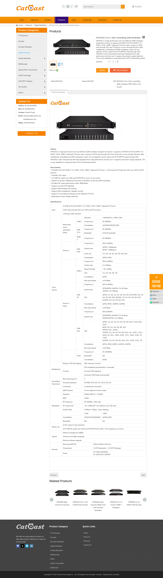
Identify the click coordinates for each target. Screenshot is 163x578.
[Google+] (72, 6)
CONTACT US (31, 133)
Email (154, 295)
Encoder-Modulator (57, 542)
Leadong (116, 574)
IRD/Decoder (55, 555)
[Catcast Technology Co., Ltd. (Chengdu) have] (30, 527)
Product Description (58, 92)
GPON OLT (54, 568)
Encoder (53, 537)
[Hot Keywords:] (123, 7)
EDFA (52, 559)
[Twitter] (63, 6)
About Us (87, 537)
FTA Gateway (55, 533)
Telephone (156, 291)
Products (87, 541)
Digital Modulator (56, 546)
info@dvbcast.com (29, 119)
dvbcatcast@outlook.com (32, 116)
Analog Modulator (56, 550)
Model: (53, 81)
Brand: (84, 81)
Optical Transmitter (57, 563)
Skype (154, 299)
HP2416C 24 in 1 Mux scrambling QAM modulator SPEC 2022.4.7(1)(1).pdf (129, 84)
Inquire (102, 70)
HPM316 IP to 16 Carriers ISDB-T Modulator (116, 504)
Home (86, 533)
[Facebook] (76, 6)
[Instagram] (31, 546)
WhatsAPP (156, 302)
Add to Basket (121, 70)
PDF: (115, 81)
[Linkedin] (68, 6)
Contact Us (87, 545)
